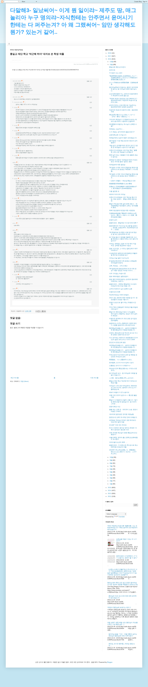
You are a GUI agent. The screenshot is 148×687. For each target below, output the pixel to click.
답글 (88, 81)
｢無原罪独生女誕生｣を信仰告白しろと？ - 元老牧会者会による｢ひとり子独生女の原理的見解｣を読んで (123, 77)
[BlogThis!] (39, 311)
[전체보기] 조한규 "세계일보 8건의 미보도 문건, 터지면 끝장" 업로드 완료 (123, 161)
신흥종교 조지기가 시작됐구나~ (120, 365)
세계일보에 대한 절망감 (117, 164)
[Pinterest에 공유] (45, 311)
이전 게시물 (94, 378)
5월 (111, 472)
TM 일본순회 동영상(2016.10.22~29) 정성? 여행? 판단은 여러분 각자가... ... (122, 269)
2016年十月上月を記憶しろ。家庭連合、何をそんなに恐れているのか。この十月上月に (123, 451)
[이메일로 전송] (37, 311)
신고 (91, 81)
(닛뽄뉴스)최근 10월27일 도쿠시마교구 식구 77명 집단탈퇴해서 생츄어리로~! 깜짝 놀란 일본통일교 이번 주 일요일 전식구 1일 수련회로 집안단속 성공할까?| (122, 572)
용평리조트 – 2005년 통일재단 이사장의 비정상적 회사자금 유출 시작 (123, 285)
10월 (111, 457)
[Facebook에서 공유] (43, 311)
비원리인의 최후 (114, 292)
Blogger (109, 662)
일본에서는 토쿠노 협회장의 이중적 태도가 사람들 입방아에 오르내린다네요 (123, 324)
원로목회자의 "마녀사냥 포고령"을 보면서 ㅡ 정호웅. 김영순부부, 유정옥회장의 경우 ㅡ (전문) (123, 227)
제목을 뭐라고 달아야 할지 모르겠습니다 (123, 138)
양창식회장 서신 (114, 406)
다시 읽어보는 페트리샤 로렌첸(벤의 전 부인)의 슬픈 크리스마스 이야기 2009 (123, 338)
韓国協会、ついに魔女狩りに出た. (120, 359)
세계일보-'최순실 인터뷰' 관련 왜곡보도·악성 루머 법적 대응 (123, 421)
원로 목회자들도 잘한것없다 (118, 276)
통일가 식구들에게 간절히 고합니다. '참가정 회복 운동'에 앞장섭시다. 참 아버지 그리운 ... (123, 402)
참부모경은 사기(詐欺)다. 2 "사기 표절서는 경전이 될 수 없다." (127, 557)
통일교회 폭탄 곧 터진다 (117, 67)
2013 (110, 493)
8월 (111, 463)
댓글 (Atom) (24, 381)
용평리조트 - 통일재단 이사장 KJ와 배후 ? (123, 223)
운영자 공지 (113, 220)
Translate (121, 517)
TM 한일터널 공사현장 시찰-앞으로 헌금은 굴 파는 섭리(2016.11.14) (123, 233)
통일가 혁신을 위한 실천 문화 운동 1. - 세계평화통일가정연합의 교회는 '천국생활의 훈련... (123, 205)
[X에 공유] (41, 311)
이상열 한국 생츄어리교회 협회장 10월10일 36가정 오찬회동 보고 (123, 254)
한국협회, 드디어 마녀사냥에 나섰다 (121, 362)
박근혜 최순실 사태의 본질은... (119, 295)
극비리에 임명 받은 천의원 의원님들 (121, 414)
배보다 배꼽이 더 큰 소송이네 (119, 392)
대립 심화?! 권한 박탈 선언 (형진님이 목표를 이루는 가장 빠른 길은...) (122, 623)
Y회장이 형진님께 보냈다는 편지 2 (119, 607)
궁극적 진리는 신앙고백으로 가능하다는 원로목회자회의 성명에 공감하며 (122, 106)
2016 (110, 59)
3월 (111, 478)
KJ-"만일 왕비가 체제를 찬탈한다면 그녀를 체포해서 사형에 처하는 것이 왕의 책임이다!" (123, 239)
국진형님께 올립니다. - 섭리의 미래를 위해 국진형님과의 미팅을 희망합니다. (123, 346)
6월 (111, 469)
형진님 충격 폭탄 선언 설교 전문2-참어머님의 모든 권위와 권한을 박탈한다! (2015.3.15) (122, 583)
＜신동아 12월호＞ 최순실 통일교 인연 (122, 181)
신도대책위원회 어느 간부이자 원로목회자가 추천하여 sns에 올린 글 (123, 95)
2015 (110, 487)
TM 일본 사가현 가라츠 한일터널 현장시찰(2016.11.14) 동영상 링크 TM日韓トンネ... (123, 176)
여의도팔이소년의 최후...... (118, 442)
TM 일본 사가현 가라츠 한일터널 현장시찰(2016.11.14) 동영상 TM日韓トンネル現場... (123, 169)
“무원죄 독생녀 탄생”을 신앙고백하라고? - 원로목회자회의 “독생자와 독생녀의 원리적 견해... (123, 100)
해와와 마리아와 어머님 (117, 194)
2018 (110, 53)
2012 (110, 496)
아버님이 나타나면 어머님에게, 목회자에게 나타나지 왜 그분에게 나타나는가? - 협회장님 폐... (123, 387)
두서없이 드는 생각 (115, 73)
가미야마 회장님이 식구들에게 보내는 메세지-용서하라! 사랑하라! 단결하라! (123, 120)
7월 (111, 466)
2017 (110, 56)
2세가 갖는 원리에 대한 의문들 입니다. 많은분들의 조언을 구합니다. (123, 298)
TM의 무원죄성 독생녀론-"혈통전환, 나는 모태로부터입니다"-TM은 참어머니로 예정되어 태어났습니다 (122, 527)
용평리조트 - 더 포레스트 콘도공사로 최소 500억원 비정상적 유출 (123, 446)
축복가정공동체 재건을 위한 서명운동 (122, 210)
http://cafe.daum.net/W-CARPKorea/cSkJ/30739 (86, 64)
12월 (111, 61)
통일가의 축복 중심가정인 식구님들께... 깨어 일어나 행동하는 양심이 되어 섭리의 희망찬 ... (123, 313)
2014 (110, 490)
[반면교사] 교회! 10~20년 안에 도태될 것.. (123, 417)
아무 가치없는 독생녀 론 (117, 273)
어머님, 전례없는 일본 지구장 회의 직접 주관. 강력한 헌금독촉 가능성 (122, 244)
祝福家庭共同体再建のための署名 (120, 183)
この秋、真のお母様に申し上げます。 (122, 378)
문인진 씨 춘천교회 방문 (117, 342)
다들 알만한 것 (114, 191)
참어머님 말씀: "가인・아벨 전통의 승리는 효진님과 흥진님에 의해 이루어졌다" (123, 635)
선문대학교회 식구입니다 (117, 135)
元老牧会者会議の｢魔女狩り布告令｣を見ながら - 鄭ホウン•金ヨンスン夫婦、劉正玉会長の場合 (123, 215)
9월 (111, 460)
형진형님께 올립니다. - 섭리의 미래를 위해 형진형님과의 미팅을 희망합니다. (123, 329)
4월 (111, 475)
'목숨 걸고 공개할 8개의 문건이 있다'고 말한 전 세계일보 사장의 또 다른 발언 (123, 146)
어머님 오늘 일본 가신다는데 (119, 258)
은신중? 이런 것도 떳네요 (118, 425)
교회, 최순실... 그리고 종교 (118, 266)
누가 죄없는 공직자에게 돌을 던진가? (122, 132)
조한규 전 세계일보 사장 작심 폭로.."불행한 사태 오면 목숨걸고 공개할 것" (123, 151)
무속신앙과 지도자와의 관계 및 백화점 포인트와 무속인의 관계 (123, 356)
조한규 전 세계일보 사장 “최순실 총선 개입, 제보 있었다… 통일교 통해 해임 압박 (123, 199)
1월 (111, 484)
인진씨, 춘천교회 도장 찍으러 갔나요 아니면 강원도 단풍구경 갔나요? (123, 334)
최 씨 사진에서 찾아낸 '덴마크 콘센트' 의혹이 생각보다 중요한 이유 (123, 429)
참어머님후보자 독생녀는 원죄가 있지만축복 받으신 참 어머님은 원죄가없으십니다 (123, 89)
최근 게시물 (15, 378)
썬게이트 (112, 70)
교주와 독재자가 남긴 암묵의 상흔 (120, 289)
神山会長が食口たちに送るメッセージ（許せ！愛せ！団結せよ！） (122, 115)
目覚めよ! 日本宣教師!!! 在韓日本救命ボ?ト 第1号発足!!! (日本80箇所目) (123, 187)
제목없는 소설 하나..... (116, 129)
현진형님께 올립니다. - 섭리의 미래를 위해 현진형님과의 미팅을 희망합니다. (123, 351)
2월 (111, 481)
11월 (111, 64)
